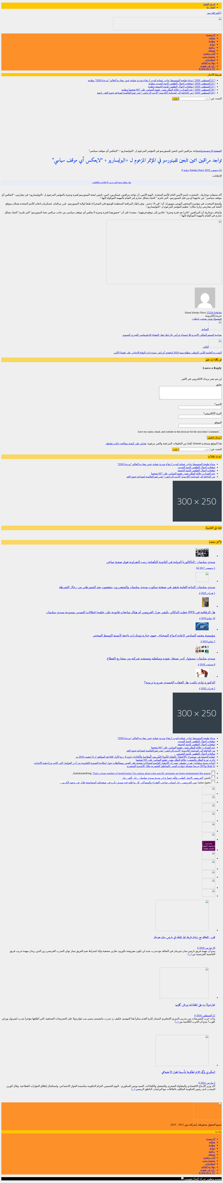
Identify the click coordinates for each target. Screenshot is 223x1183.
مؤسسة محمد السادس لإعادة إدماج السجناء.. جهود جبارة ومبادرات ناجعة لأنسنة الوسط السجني (154, 635)
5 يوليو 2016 (208, 641)
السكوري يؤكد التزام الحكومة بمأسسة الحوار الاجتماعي (188, 1072)
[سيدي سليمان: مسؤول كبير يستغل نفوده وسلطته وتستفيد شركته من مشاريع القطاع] (202, 652)
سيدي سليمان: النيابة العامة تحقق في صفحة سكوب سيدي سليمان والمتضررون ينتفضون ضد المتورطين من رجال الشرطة (137, 587)
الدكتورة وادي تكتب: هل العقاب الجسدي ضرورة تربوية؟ (179, 682)
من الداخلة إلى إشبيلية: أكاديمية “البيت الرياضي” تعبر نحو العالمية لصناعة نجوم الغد (171, 476)
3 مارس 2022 (207, 1082)
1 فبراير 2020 (208, 593)
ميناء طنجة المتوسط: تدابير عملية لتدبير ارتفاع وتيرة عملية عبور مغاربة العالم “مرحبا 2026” (166, 464)
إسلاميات (210, 59)
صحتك (211, 50)
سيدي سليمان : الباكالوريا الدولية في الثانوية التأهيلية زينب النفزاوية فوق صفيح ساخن (160, 562)
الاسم (219, 404)
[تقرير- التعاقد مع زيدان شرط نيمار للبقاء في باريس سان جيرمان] (182, 930)
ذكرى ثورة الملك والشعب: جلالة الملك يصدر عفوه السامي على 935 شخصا (175, 760)
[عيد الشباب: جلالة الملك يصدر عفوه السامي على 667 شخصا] (208, 820)
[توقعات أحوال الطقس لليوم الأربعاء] (208, 895)
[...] (189, 954)
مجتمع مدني (208, 56)
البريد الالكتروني (213, 413)
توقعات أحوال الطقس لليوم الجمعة (196, 470)
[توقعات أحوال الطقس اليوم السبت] (208, 801)
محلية (212, 38)
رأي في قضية (207, 66)
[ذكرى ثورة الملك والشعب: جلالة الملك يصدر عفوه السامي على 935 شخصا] (208, 858)
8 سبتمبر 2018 (207, 664)
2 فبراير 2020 (208, 688)
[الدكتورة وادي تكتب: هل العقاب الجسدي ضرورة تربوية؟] (202, 676)
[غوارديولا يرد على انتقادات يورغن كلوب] (184, 997)
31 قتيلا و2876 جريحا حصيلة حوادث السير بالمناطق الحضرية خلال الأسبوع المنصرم (171, 766)
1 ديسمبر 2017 (207, 568)
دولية (212, 44)
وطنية (212, 41)
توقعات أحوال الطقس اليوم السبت (196, 467)
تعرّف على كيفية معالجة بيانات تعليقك (126, 443)
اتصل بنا (211, 7)
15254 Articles (214, 312)
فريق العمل (209, 4)
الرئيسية (210, 35)
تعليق (219, 384)
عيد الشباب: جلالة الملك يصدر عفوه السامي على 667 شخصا (183, 473)
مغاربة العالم (208, 63)
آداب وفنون (209, 53)
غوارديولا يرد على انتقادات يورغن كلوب (195, 1005)
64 (197, 568)
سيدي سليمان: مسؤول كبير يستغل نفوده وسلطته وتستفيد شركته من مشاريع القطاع (161, 658)
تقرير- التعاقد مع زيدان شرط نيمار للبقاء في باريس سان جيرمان (184, 937)
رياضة (212, 47)
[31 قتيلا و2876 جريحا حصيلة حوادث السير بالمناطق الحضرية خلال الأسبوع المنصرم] (208, 877)
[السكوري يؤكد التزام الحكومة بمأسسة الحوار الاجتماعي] (182, 1065)
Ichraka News (197, 170)
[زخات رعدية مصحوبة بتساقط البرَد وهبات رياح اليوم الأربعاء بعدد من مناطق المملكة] (208, 887)
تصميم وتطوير (214, 1178)
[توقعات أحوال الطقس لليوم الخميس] (208, 839)
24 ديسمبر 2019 (213, 170)
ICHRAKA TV (207, 69)
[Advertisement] (111, 125)
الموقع (218, 422)
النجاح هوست (191, 1178)
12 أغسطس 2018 (205, 1015)
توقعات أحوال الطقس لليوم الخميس (195, 753)
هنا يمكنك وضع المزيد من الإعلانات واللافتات (111, 182)
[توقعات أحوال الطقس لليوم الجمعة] (208, 810)
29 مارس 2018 (207, 948)
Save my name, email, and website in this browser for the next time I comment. (177, 431)
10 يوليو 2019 (208, 618)
